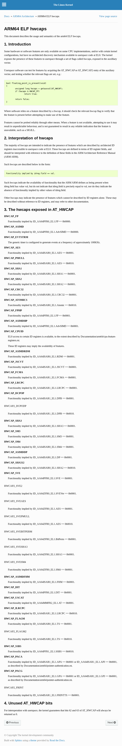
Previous (13, 722)
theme (33, 740)
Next (111, 722)
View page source (108, 16)
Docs (6, 16)
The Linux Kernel (63, 4)
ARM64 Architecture (23, 16)
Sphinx (18, 740)
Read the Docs (57, 740)
